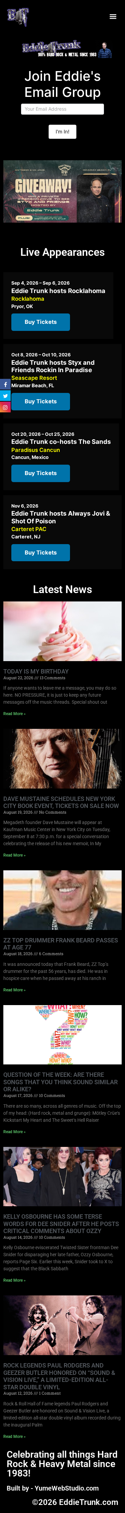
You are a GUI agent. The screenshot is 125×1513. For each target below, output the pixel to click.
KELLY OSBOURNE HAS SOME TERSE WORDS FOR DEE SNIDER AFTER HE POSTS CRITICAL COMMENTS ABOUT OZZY (61, 1223)
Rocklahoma (27, 298)
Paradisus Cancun (35, 450)
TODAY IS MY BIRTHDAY (36, 671)
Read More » (14, 713)
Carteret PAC (28, 529)
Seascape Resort (34, 377)
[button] (112, 16)
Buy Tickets (41, 321)
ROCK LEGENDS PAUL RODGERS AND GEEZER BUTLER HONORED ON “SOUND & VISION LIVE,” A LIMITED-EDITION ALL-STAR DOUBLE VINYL (59, 1376)
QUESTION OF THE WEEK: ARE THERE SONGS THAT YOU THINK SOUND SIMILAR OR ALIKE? (60, 1082)
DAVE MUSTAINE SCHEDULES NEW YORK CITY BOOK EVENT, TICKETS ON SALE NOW (61, 802)
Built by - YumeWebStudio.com (53, 1488)
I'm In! (62, 131)
